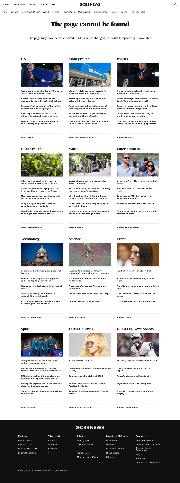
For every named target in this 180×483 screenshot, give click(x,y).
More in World (76, 227)
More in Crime (124, 317)
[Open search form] (175, 4)
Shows (44, 4)
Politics (55, 12)
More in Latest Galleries (80, 407)
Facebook (52, 445)
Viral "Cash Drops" (31, 12)
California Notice (85, 445)
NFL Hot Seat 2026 (27, 449)
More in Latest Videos (127, 407)
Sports (124, 12)
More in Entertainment (128, 227)
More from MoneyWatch (81, 137)
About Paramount (144, 440)
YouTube (52, 440)
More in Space (28, 407)
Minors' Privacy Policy (87, 457)
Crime (115, 12)
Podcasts (110, 445)
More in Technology (31, 317)
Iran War (15, 12)
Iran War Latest (25, 445)
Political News (25, 440)
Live (33, 4)
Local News (20, 4)
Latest (6, 4)
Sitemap (110, 457)
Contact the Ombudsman (148, 462)
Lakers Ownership (27, 453)
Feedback (140, 458)
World (46, 12)
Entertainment (101, 12)
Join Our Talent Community (143, 449)
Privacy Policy (84, 440)
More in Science (77, 317)
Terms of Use (83, 453)
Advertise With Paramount (148, 445)
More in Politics (124, 137)
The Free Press (137, 12)
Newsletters (112, 440)
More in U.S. (27, 137)
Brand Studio (112, 453)
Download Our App (115, 449)
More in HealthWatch (31, 227)
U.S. (5, 12)
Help (138, 454)
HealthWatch (68, 12)
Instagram (52, 449)
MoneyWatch (84, 12)
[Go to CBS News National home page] (90, 4)
